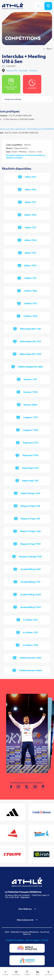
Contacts (44, 940)
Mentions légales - (33, 940)
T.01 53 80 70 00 (12, 897)
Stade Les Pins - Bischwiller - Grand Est (21, 70)
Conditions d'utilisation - (16, 940)
